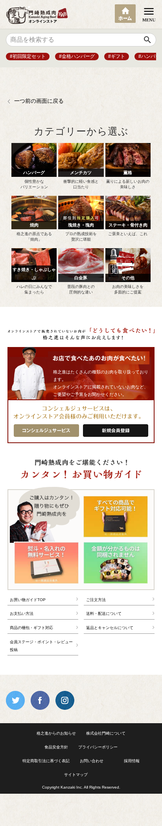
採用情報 (132, 761)
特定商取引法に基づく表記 (46, 761)
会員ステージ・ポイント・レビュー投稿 (41, 646)
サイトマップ (76, 774)
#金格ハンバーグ (77, 56)
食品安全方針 (56, 747)
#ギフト (116, 56)
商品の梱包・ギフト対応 (31, 628)
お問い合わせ (91, 761)
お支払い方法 (21, 613)
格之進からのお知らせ (56, 733)
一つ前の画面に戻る (39, 101)
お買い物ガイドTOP (28, 600)
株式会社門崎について (105, 733)
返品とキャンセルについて (109, 628)
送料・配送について (104, 613)
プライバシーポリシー (98, 747)
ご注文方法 (96, 600)
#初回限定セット (28, 56)
